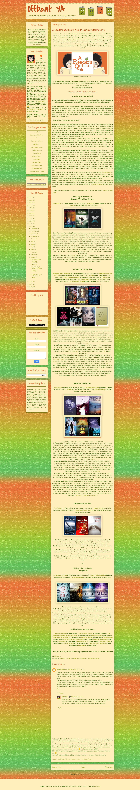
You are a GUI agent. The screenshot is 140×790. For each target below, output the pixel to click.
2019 (30, 216)
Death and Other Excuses (71, 277)
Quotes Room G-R (37, 168)
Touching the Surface (92, 387)
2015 (30, 226)
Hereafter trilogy (86, 637)
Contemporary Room (37, 147)
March (33, 252)
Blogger (97, 786)
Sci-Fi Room (36, 144)
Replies (61, 693)
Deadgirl (91, 275)
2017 (30, 221)
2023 (30, 205)
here (73, 255)
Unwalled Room (36, 156)
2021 (30, 210)
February (33, 254)
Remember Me (57, 203)
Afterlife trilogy (81, 641)
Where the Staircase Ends (98, 575)
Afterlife (73, 658)
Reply (58, 689)
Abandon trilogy (97, 635)
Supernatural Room (96, 184)
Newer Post (56, 767)
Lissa (89, 76)
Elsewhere (81, 645)
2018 (30, 218)
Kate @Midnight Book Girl (65, 669)
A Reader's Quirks (65, 658)
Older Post (109, 767)
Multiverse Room (37, 150)
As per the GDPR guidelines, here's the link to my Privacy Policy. (72, 759)
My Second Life (86, 279)
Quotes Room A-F (37, 165)
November (34, 231)
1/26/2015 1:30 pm (78, 669)
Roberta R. (65, 697)
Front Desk (37, 132)
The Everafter (57, 387)
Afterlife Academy (60, 633)
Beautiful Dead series (100, 639)
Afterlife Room (105, 172)
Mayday (105, 277)
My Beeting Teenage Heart (83, 510)
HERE (28, 117)
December (34, 228)
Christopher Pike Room (36, 135)
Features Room (36, 162)
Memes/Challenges (93, 658)
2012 (30, 286)
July (32, 241)
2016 (30, 223)
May (32, 247)
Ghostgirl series (108, 637)
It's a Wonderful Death (77, 281)
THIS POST (41, 101)
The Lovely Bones (105, 641)
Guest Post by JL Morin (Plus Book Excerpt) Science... (36, 269)
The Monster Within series (60, 637)
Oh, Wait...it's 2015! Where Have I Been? (36, 276)
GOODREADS (31, 109)
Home (83, 767)
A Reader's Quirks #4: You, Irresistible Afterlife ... (36, 262)
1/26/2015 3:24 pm (76, 697)
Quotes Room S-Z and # (37, 171)
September (34, 236)
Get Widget (44, 185)
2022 (30, 208)
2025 (30, 200)
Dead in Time (98, 508)
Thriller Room (37, 153)
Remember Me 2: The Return (61, 273)
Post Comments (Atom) (87, 774)
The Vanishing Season (85, 633)
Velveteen (62, 641)
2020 (30, 213)
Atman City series (77, 577)
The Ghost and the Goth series (73, 639)
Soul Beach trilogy (100, 389)
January (33, 257)
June (32, 244)
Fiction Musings (82, 658)
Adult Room (36, 159)
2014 (30, 281)
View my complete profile (37, 120)
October (33, 234)
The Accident (58, 508)
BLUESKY (30, 111)
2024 (30, 203)
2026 (30, 197)
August (33, 239)
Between (89, 203)
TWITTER (39, 109)
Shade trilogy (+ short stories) (97, 643)
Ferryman (69, 389)
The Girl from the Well (60, 575)
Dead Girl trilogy (68, 643)
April (32, 249)
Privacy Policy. (37, 44)
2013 (30, 284)
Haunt (105, 190)
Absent (72, 205)
